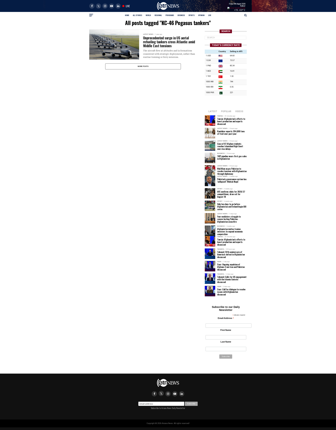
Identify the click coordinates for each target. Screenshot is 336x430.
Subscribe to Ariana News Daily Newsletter (168, 408)
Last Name (225, 342)
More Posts (143, 66)
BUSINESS (181, 15)
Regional (158, 15)
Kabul (242, 6)
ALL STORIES (137, 15)
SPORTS (191, 15)
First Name (225, 330)
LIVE (209, 15)
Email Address (226, 318)
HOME (127, 15)
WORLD (148, 15)
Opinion (201, 15)
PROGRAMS (170, 15)
